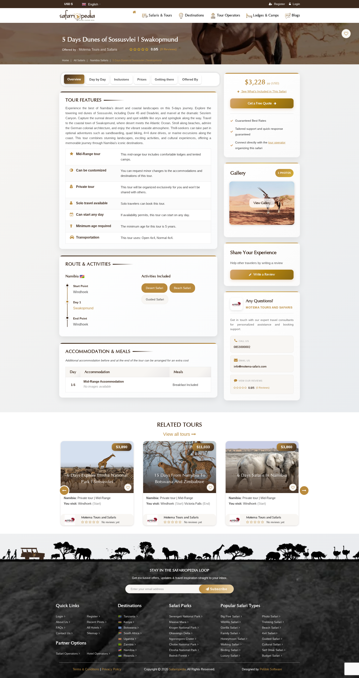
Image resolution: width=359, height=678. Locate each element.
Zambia (129, 644)
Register (279, 4)
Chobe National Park (182, 644)
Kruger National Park (183, 627)
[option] (97, 483)
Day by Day (97, 79)
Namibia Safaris (99, 60)
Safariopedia (177, 669)
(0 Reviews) (168, 49)
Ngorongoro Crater (181, 638)
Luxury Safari (229, 655)
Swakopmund (83, 308)
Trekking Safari (272, 622)
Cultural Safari (271, 644)
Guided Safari (271, 638)
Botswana (130, 627)
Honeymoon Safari (233, 638)
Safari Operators (67, 653)
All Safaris (79, 60)
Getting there (164, 79)
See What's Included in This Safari (263, 91)
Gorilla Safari (229, 627)
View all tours (177, 434)
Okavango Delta (179, 633)
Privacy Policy (111, 669)
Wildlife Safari (230, 622)
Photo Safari (270, 616)
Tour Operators (228, 15)
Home (65, 60)
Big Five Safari (230, 616)
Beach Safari (270, 627)
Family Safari (229, 633)
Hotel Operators (97, 653)
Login (296, 4)
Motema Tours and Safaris (98, 49)
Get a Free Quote (260, 103)
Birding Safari (229, 650)
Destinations (194, 15)
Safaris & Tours (160, 15)
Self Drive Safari (272, 650)
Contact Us (63, 633)
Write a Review (264, 274)
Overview (74, 79)
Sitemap (92, 633)
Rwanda (129, 655)
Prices (141, 79)
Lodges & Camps (265, 15)
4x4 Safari (268, 633)
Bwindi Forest (178, 655)
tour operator (276, 142)
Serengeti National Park (184, 616)
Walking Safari (230, 644)
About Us (62, 622)
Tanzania (129, 616)
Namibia (129, 650)
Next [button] (304, 490)
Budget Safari (271, 655)
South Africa (131, 633)
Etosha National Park (183, 650)
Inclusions (121, 79)
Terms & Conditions (86, 669)
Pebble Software (271, 669)
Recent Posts (95, 622)
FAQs (59, 627)
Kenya (128, 622)
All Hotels (93, 627)
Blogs (295, 15)
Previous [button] (64, 490)
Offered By (190, 79)
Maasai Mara (177, 622)
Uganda (129, 638)
